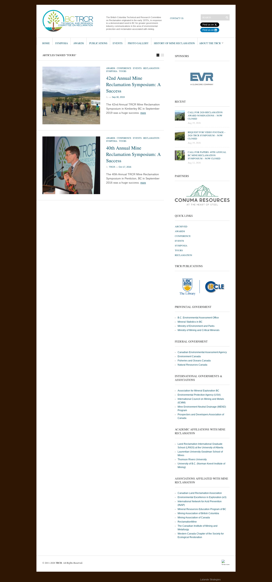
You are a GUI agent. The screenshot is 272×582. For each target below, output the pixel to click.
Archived (181, 226)
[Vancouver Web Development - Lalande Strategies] (226, 580)
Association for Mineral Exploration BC (198, 390)
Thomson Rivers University (192, 459)
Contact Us (176, 18)
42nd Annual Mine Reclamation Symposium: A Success (133, 84)
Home (46, 43)
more (143, 113)
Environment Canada (189, 356)
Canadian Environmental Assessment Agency (202, 352)
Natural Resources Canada (192, 364)
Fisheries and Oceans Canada (194, 360)
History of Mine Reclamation (174, 43)
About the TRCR (210, 43)
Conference (124, 68)
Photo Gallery (138, 43)
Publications (98, 43)
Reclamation (151, 68)
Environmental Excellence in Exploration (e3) (202, 497)
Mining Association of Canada (194, 517)
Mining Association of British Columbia (198, 513)
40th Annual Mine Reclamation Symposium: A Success (133, 154)
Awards (78, 43)
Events (117, 43)
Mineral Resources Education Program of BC (202, 509)
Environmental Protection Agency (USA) (199, 394)
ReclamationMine (187, 521)
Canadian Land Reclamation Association (200, 493)
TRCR (112, 167)
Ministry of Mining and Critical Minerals (198, 330)
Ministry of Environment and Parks (196, 326)
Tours (122, 71)
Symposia (61, 43)
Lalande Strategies (210, 579)
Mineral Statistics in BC (190, 321)
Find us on (208, 24)
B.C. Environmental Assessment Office (198, 317)
